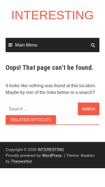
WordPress (52, 155)
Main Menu (26, 45)
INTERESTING (52, 15)
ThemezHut (21, 161)
